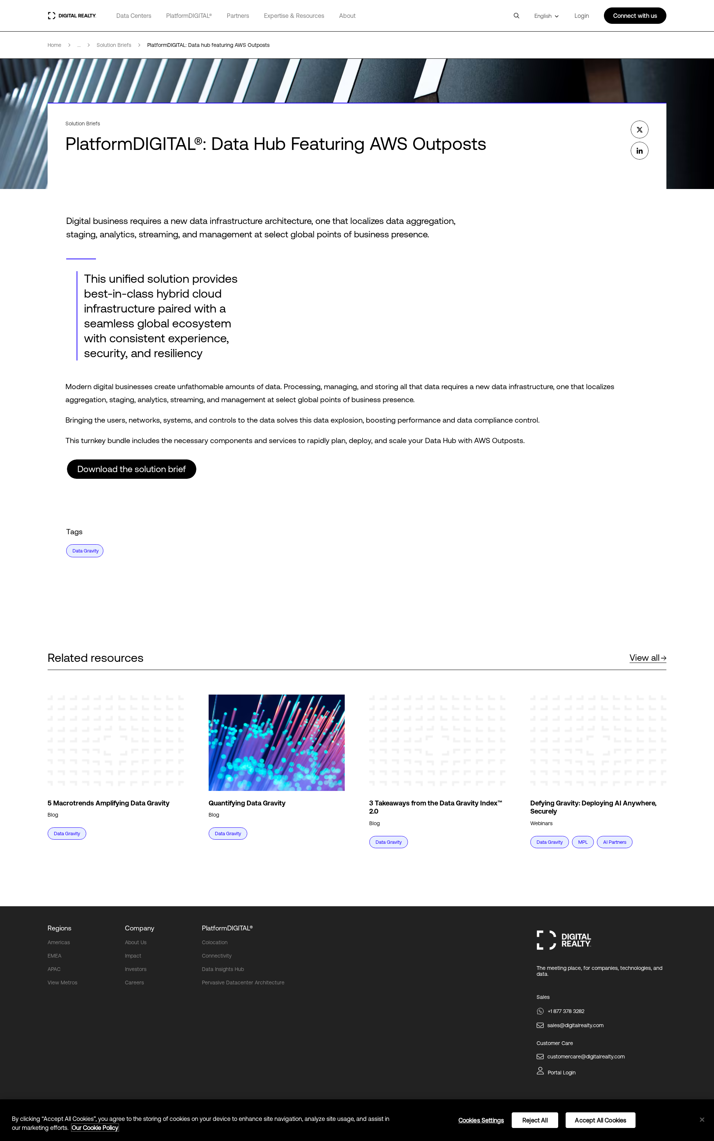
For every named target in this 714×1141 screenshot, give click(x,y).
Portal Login (562, 1073)
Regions (59, 928)
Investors (136, 969)
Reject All (535, 1120)
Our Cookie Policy (95, 1127)
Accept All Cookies (600, 1120)
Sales (543, 997)
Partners (238, 15)
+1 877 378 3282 (566, 1011)
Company (139, 928)
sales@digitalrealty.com (575, 1025)
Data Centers (133, 15)
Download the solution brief (131, 469)
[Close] (702, 1120)
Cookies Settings (481, 1120)
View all (645, 658)
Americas (59, 942)
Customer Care (555, 1043)
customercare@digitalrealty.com (586, 1057)
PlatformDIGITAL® (189, 15)
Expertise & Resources (294, 15)
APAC (54, 969)
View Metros (62, 982)
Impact (133, 956)
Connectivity (217, 956)
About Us (136, 942)
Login (582, 15)
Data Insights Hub (223, 969)
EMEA (54, 956)
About (347, 15)
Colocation (215, 942)
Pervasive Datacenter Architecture (243, 982)
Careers (134, 982)
